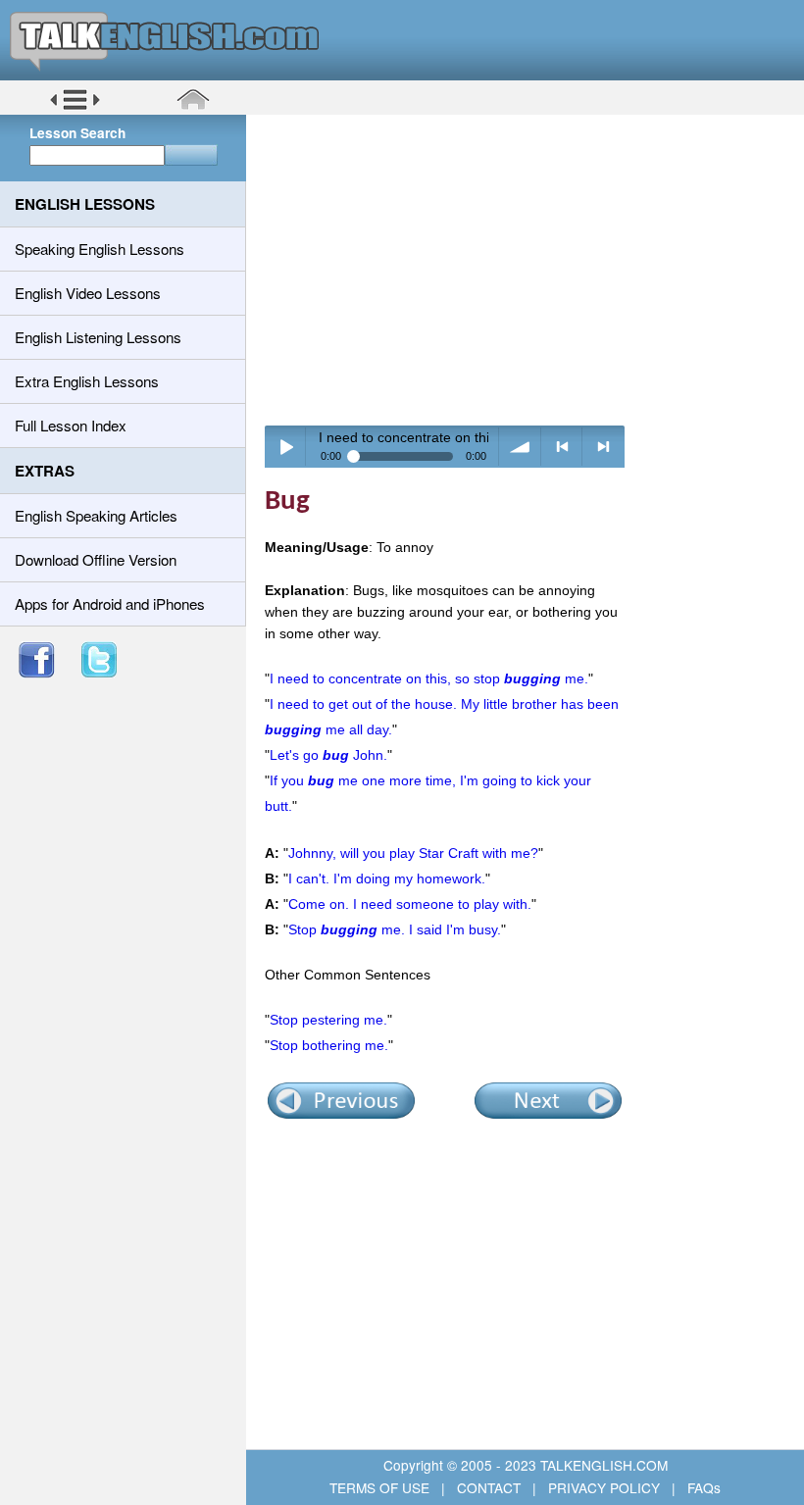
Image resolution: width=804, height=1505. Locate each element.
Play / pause (286, 446)
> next (603, 446)
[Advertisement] (532, 269)
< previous (562, 446)
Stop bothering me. (329, 1045)
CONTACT (489, 1487)
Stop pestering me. (328, 1020)
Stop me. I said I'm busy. (394, 929)
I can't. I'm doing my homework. (386, 878)
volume (520, 446)
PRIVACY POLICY (604, 1487)
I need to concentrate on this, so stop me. (429, 678)
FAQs (702, 1487)
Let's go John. (328, 755)
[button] (75, 107)
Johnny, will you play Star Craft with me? (413, 853)
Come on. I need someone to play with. (409, 904)
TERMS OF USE (381, 1487)
